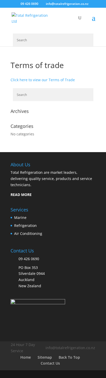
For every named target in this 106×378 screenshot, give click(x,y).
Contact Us (50, 363)
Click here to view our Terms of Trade (43, 79)
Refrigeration (25, 225)
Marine (20, 217)
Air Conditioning (28, 233)
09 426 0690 (29, 4)
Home (25, 357)
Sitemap (45, 357)
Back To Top (69, 357)
